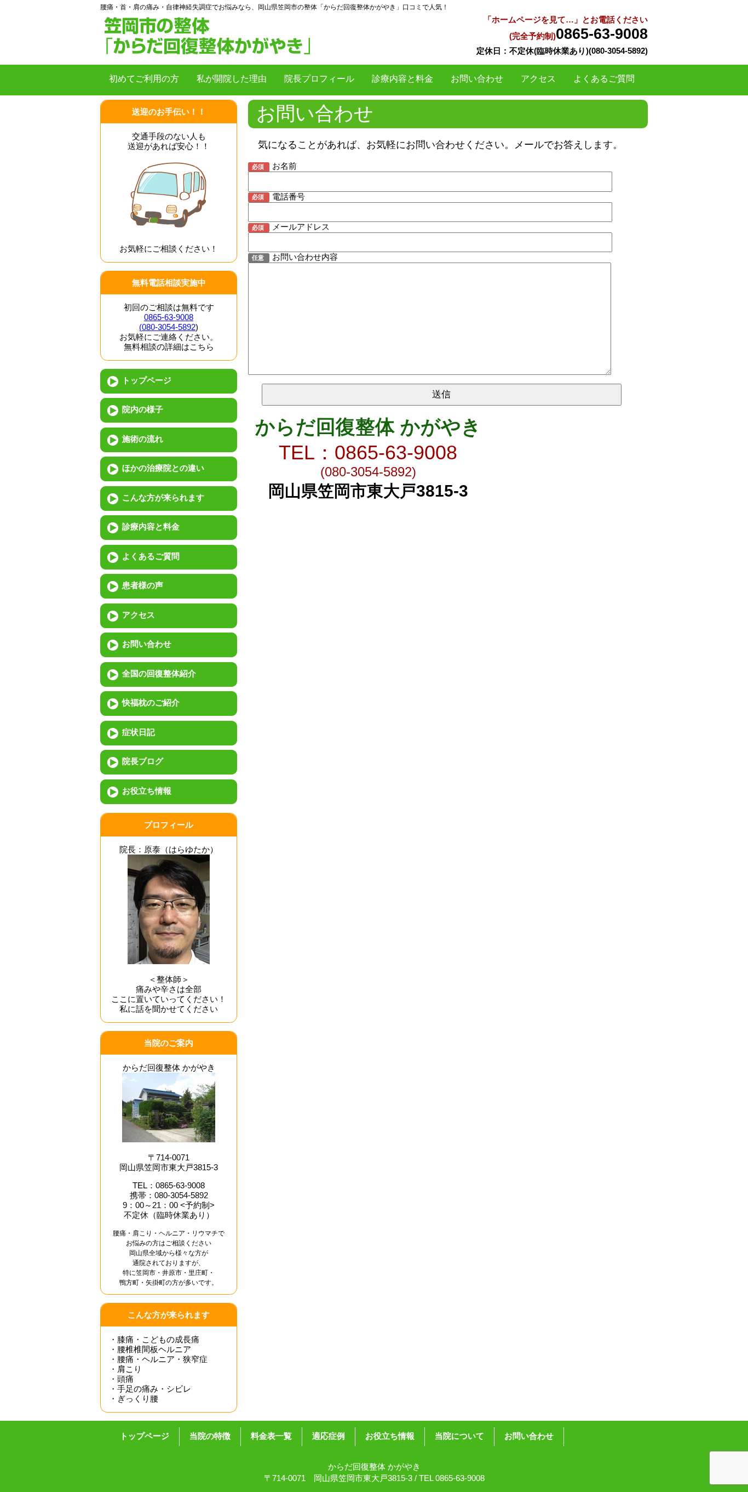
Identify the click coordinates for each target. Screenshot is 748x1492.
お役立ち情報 (146, 790)
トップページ (146, 380)
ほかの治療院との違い (163, 467)
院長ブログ (142, 761)
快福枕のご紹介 (151, 702)
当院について (459, 1435)
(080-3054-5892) (368, 471)
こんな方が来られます (163, 497)
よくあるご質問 (604, 78)
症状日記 (138, 732)
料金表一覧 (271, 1435)
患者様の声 (142, 585)
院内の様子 (142, 409)
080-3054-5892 (618, 50)
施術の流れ (142, 438)
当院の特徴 (210, 1435)
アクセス (538, 78)
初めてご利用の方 (144, 78)
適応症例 (328, 1435)
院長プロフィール (319, 78)
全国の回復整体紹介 (159, 673)
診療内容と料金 (402, 78)
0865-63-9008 (602, 34)
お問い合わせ (477, 78)
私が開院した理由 (232, 78)
